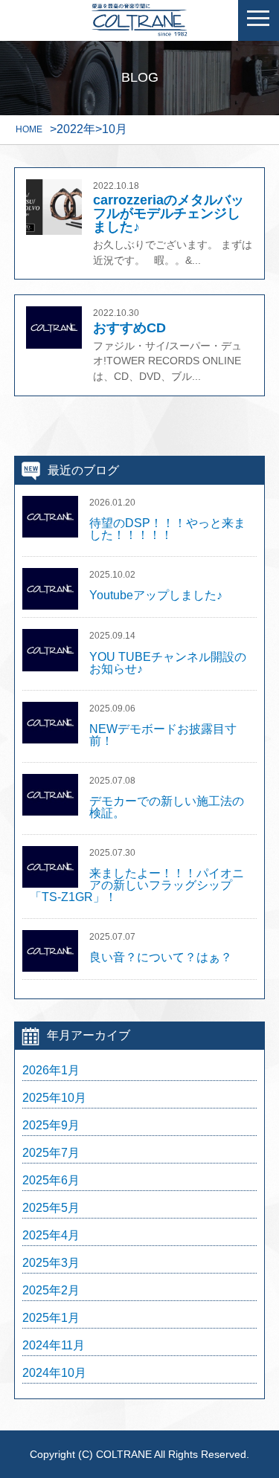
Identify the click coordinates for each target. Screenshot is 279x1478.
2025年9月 (51, 1126)
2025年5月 (51, 1208)
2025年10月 (54, 1098)
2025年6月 (51, 1181)
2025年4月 (51, 1236)
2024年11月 (53, 1346)
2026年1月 (51, 1071)
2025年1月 (51, 1318)
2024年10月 (54, 1373)
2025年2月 (51, 1291)
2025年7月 (51, 1153)
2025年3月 (51, 1263)
